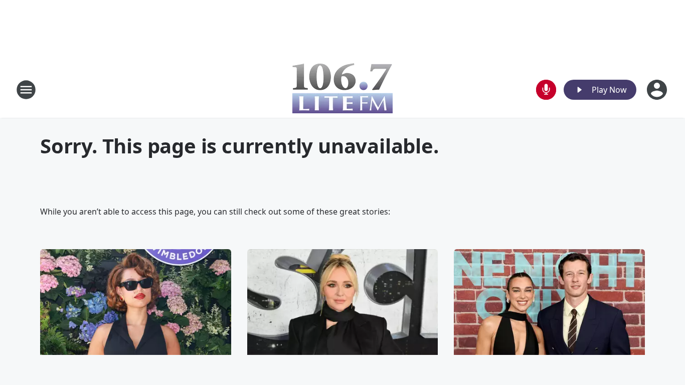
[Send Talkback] (546, 90)
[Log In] (658, 90)
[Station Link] (342, 89)
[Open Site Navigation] (26, 90)
